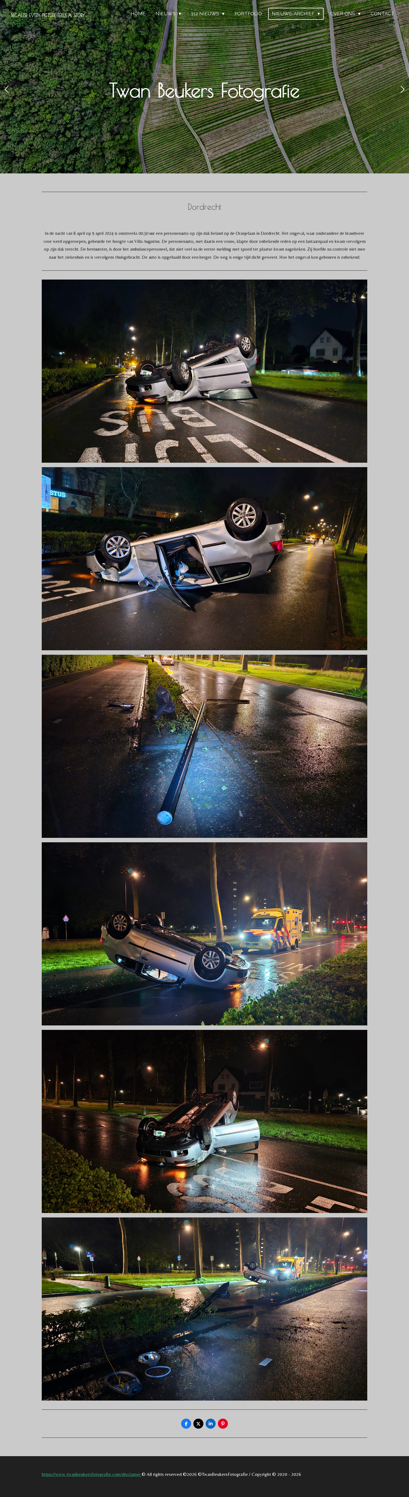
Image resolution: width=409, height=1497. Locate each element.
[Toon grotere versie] (204, 371)
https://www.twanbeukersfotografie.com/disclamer (92, 1474)
